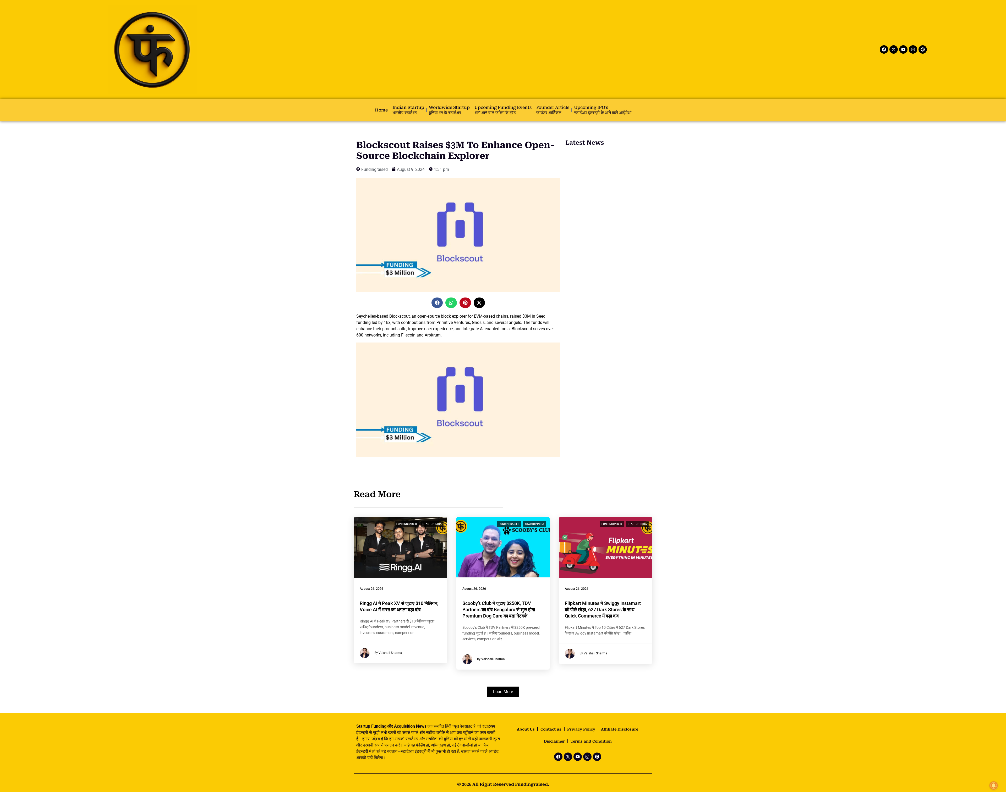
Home (381, 110)
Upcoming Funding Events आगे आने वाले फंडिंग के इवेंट (503, 110)
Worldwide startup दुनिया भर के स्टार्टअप (449, 110)
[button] (437, 303)
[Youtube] (903, 49)
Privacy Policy (581, 729)
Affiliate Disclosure (619, 729)
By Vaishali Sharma (388, 653)
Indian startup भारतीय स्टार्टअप (408, 110)
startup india (432, 524)
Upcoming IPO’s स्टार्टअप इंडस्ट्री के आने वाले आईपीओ (602, 110)
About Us (526, 729)
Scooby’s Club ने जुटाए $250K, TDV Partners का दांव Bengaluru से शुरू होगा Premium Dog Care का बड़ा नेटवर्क (498, 609)
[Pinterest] (922, 49)
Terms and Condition (591, 741)
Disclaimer (554, 741)
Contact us (550, 729)
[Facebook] (884, 49)
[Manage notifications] (993, 785)
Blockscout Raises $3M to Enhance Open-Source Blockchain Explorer (455, 150)
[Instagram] (913, 49)
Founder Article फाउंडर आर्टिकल (552, 110)
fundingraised (406, 524)
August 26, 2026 (371, 589)
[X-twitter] (893, 49)
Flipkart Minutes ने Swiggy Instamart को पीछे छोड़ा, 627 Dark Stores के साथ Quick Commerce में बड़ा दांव (603, 609)
